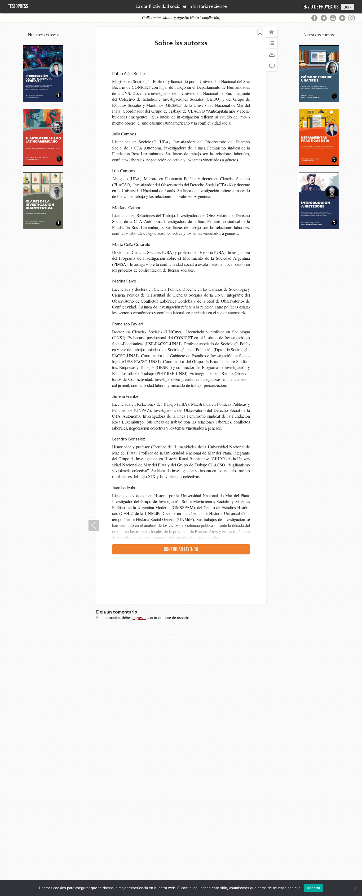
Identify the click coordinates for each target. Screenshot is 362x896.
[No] (355, 888)
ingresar (139, 617)
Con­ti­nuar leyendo (181, 549)
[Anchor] (149, 73)
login (347, 7)
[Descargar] (271, 57)
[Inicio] (271, 34)
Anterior (93, 525)
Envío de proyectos (320, 6)
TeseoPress (18, 6)
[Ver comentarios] (271, 68)
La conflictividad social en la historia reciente (181, 6)
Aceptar (313, 888)
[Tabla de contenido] (271, 46)
